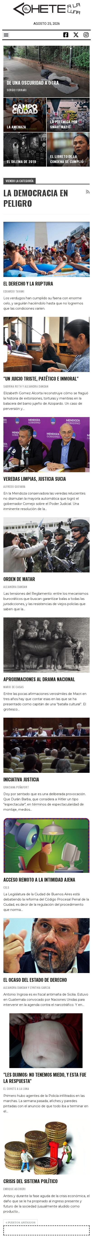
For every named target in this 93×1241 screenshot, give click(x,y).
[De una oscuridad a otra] (46, 71)
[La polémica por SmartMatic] (68, 115)
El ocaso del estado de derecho (35, 979)
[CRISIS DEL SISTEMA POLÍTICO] (46, 1147)
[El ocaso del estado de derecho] (46, 945)
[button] (6, 35)
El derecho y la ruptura (28, 283)
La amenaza (16, 126)
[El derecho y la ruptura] (46, 249)
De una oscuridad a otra (33, 82)
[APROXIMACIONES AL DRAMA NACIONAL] (46, 644)
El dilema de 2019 (21, 161)
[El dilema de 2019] (25, 149)
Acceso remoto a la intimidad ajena (39, 879)
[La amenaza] (25, 115)
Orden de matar (19, 579)
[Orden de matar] (46, 544)
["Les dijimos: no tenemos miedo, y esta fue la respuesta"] (46, 1040)
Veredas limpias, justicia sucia (34, 478)
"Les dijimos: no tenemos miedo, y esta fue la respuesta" (44, 1077)
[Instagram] (86, 34)
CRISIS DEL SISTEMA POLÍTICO (30, 1181)
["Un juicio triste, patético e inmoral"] (46, 344)
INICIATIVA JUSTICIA (21, 779)
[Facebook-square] (65, 34)
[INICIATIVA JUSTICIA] (46, 745)
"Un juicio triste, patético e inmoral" (41, 378)
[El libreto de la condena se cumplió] (68, 149)
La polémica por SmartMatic (63, 124)
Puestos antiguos (21, 1222)
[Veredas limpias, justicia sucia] (46, 444)
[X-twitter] (76, 34)
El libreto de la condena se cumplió (67, 159)
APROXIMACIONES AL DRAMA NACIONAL (39, 679)
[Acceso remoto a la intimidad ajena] (46, 845)
